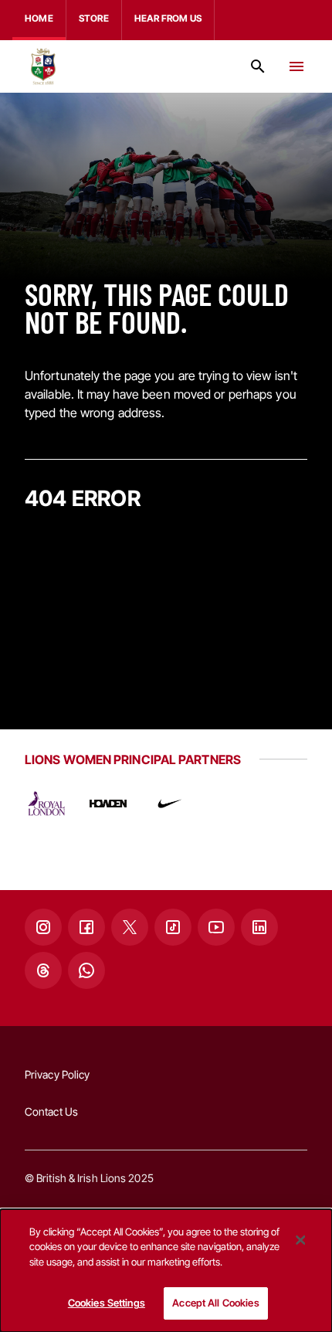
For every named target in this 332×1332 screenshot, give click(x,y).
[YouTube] (216, 927)
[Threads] (43, 970)
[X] (129, 927)
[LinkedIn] (259, 927)
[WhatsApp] (86, 970)
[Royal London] (46, 803)
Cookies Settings (106, 1302)
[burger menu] (296, 66)
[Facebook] (86, 927)
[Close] (300, 1240)
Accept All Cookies (215, 1302)
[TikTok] (172, 927)
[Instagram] (43, 927)
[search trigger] (257, 66)
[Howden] (108, 803)
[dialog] (166, 1270)
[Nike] (169, 803)
